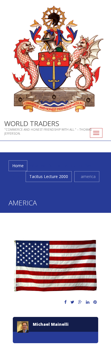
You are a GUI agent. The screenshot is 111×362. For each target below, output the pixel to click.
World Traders (31, 123)
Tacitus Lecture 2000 (48, 176)
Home (18, 165)
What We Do (42, 165)
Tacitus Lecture (69, 165)
